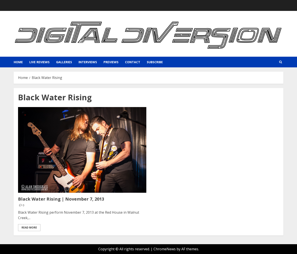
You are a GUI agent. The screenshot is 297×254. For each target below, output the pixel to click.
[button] (280, 62)
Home (18, 62)
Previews (110, 62)
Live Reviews (39, 62)
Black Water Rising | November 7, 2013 (61, 199)
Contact (132, 62)
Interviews (87, 62)
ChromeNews (165, 249)
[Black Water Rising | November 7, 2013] (82, 150)
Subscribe (155, 62)
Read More (29, 227)
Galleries (64, 62)
